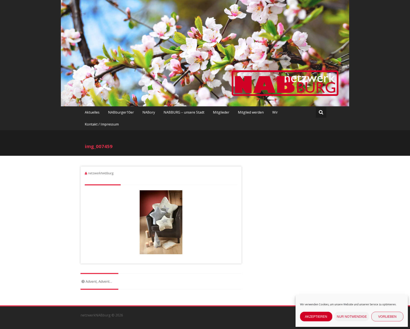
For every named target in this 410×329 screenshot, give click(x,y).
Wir (275, 112)
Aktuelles (92, 112)
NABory (148, 112)
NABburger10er (121, 112)
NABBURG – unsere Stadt (184, 112)
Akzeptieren (316, 316)
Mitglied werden (251, 112)
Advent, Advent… (99, 281)
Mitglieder (221, 112)
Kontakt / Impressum (102, 124)
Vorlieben (387, 316)
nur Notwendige (352, 316)
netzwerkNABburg (100, 173)
